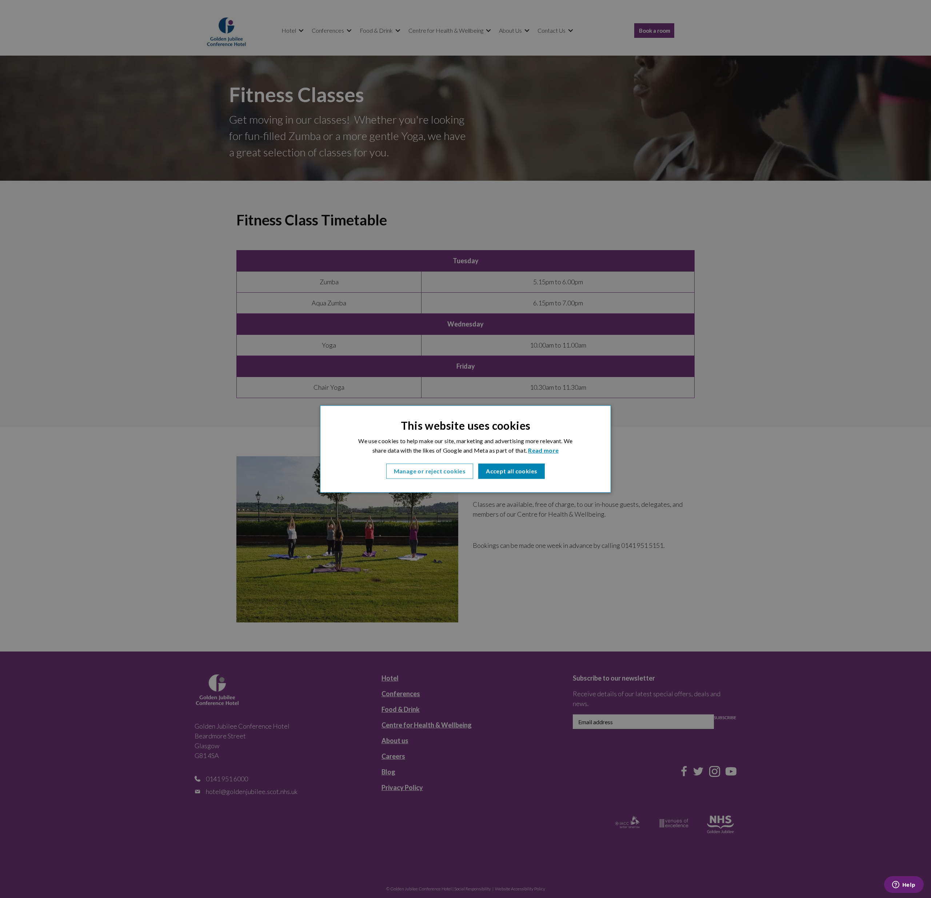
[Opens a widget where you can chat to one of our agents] (904, 885)
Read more (543, 450)
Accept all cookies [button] (511, 471)
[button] (430, 471)
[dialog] (465, 449)
